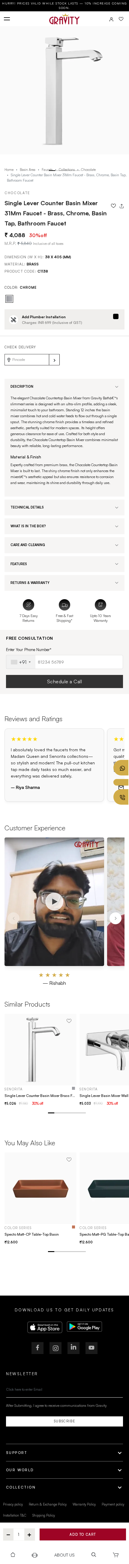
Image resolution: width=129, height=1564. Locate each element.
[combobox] (20, 662)
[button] (52, 170)
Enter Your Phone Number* (28, 649)
